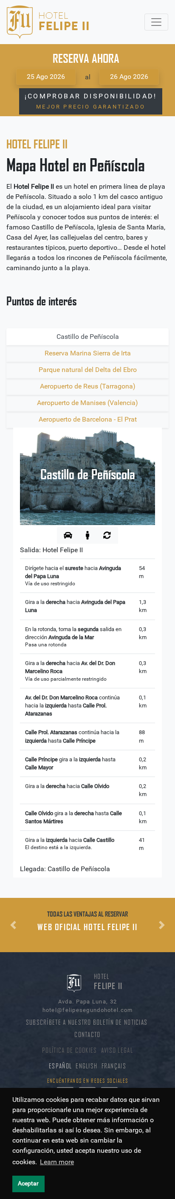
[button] (13, 925)
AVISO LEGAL (117, 1050)
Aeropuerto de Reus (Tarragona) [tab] (87, 386)
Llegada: (65, 869)
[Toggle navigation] (156, 22)
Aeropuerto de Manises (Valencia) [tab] (87, 403)
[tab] (68, 535)
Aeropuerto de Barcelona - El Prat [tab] (88, 419)
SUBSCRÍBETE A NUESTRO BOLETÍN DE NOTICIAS (86, 1022)
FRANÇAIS (114, 1066)
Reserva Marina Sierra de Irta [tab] (88, 353)
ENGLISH (86, 1066)
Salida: (51, 550)
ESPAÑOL (60, 1066)
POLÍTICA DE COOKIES (69, 1050)
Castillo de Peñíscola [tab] (87, 337)
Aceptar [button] (28, 1183)
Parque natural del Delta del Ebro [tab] (88, 370)
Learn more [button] (57, 1162)
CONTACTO (87, 1035)
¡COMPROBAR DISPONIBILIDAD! (91, 101)
